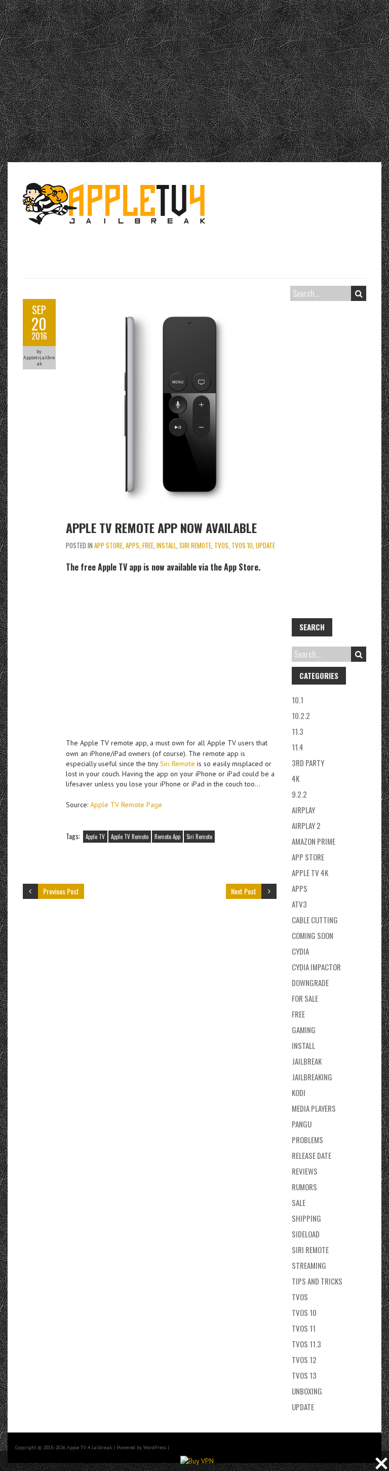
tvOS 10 (242, 545)
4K (295, 778)
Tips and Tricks (317, 1281)
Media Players (314, 1108)
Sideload (306, 1233)
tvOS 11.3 (306, 1343)
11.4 (297, 746)
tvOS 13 (304, 1375)
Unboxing (307, 1391)
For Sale (305, 998)
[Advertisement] (194, 81)
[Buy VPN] (197, 1460)
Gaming (304, 1029)
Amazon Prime (313, 841)
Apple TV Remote (129, 837)
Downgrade (310, 982)
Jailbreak (307, 1061)
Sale (298, 1202)
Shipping (306, 1218)
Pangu (302, 1123)
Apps (132, 545)
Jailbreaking (312, 1076)
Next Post (243, 891)
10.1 (297, 699)
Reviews (305, 1171)
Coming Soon (312, 935)
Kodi (298, 1092)
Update (265, 545)
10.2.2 (301, 715)
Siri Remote (195, 545)
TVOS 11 (304, 1328)
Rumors (304, 1186)
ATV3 (299, 904)
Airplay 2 (306, 825)
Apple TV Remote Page (126, 804)
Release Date (311, 1155)
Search (358, 293)
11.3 (297, 731)
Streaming (309, 1265)
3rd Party (308, 762)
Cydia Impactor (316, 966)
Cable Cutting (315, 919)
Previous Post (61, 891)
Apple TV (95, 837)
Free (147, 545)
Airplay (303, 809)
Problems (307, 1139)
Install (166, 545)
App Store (108, 545)
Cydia (300, 951)
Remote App (167, 837)
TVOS (221, 545)
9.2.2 (299, 794)
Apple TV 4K (310, 872)
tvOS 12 (304, 1359)
